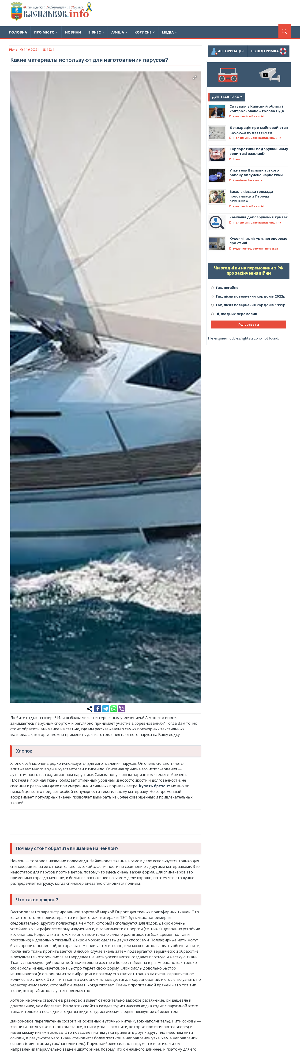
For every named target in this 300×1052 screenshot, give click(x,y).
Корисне (143, 32)
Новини (73, 32)
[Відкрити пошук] (284, 31)
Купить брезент (154, 785)
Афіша (117, 32)
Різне (13, 50)
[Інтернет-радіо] (228, 74)
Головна (18, 32)
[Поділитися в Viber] (121, 708)
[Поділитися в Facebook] (97, 708)
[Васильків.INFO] (52, 13)
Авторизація (231, 50)
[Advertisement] (205, 12)
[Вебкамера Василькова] (270, 74)
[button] (195, 77)
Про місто (44, 32)
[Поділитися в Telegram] (105, 708)
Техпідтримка (265, 50)
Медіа (168, 32)
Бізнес (94, 32)
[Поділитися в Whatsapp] (113, 708)
